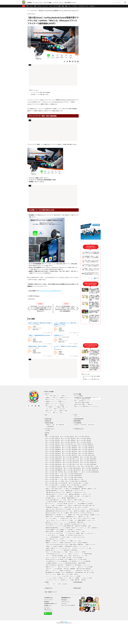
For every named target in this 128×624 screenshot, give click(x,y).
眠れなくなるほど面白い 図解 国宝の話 (53, 447)
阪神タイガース (65, 395)
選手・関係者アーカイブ (51, 592)
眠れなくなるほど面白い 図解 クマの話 (68, 444)
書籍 (63, 6)
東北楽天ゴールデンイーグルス (52, 403)
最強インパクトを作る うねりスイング (88, 533)
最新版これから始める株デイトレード (67, 570)
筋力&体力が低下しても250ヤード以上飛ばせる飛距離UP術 (76, 542)
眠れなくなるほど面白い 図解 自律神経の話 (73, 475)
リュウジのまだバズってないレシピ (52, 579)
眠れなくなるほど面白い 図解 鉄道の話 (53, 451)
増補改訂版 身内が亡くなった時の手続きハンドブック (56, 514)
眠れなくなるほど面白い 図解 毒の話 (84, 438)
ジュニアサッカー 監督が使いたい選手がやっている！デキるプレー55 (72, 527)
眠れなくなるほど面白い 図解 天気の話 (69, 451)
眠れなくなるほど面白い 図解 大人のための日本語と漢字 (57, 483)
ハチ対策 (58, 584)
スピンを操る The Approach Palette (78, 537)
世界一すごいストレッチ (87, 501)
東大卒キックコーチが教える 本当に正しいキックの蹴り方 (57, 552)
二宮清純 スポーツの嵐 (50, 424)
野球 (28, 6)
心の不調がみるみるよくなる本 (66, 518)
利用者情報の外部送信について (50, 603)
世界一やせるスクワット (50, 503)
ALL (24, 6)
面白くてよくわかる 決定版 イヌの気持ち (70, 574)
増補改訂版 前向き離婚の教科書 (52, 527)
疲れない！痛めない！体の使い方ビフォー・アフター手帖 (75, 555)
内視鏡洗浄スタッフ (58, 335)
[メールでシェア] (72, 61)
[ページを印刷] (78, 61)
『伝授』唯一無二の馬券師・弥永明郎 (81, 402)
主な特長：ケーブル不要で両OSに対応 (39, 94)
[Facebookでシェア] (67, 61)
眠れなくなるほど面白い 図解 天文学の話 (71, 462)
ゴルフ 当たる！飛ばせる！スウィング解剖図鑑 (55, 535)
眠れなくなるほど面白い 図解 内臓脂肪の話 (54, 470)
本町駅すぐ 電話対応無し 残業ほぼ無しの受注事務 (39, 323)
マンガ (50, 6)
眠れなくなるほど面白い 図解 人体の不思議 (54, 472)
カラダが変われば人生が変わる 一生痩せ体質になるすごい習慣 (58, 501)
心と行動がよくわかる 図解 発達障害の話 (72, 488)
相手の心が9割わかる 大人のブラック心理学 (54, 524)
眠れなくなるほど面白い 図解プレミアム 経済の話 (77, 485)
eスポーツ (56, 410)
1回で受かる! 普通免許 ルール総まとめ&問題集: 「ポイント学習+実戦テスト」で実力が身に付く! (64, 529)
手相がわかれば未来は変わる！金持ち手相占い (55, 565)
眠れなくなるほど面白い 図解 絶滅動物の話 (90, 468)
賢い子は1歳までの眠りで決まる (89, 505)
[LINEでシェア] (70, 61)
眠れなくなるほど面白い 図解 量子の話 (86, 453)
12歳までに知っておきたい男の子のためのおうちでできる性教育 (58, 509)
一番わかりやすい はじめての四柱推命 (85, 566)
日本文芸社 (48, 430)
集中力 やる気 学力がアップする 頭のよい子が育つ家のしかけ (82, 512)
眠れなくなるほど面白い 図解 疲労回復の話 (90, 472)
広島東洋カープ (49, 397)
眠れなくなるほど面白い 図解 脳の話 (68, 440)
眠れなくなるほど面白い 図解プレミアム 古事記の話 (56, 485)
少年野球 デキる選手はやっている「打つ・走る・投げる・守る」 (58, 548)
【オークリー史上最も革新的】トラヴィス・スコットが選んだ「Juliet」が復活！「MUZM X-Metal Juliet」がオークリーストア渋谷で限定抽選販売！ (65, 308)
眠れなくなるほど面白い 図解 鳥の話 (53, 440)
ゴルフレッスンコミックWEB (67, 605)
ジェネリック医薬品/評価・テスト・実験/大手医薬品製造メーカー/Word (65, 323)
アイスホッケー (49, 412)
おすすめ (47, 433)
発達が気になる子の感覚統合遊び (92, 511)
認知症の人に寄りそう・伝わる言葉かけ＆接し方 (55, 516)
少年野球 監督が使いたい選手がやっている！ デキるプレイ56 (76, 546)
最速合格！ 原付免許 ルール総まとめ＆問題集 (54, 531)
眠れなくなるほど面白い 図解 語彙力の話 (54, 460)
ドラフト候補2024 (49, 407)
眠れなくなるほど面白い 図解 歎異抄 (84, 442)
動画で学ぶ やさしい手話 (83, 516)
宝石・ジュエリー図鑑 (50, 505)
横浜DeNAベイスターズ (65, 397)
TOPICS (47, 582)
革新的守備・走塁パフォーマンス (52, 550)
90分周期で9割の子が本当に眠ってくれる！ (54, 507)
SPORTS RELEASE (33, 10)
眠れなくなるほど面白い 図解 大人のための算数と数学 (76, 481)
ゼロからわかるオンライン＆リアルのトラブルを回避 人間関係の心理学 (59, 525)
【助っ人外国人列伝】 (60, 424)
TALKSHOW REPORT (78, 419)
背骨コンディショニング (76, 501)
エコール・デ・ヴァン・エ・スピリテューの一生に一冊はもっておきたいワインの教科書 (63, 576)
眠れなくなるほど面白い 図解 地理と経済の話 (73, 473)
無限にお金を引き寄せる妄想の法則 (83, 568)
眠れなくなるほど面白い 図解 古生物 (53, 442)
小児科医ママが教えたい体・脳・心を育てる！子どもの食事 (75, 507)
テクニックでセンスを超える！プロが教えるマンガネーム (57, 578)
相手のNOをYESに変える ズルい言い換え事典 (54, 559)
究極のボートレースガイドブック (52, 570)
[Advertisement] (53, 75)
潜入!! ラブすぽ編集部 (78, 395)
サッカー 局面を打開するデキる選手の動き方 (68, 550)
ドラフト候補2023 (60, 405)
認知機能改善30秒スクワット (71, 516)
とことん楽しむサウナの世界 (86, 578)
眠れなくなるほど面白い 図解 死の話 (68, 438)
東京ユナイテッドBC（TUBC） (60, 408)
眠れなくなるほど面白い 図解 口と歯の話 (88, 457)
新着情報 (29, 2)
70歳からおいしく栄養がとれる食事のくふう (76, 499)
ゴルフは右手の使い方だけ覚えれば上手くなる (74, 535)
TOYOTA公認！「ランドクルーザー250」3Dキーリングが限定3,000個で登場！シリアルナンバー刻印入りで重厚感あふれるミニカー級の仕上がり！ (41, 308)
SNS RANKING (64, 584)
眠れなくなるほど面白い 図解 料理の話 (53, 455)
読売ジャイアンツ (57, 395)
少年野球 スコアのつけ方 (90, 544)
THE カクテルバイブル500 (51, 574)
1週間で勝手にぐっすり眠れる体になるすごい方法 (76, 492)
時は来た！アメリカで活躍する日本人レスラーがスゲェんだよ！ (86, 406)
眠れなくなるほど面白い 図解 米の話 (82, 436)
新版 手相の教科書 (81, 563)
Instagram (92, 6)
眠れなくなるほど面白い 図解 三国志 (68, 442)
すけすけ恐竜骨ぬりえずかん (61, 505)
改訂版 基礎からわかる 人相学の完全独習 (73, 565)
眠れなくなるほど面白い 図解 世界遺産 (69, 449)
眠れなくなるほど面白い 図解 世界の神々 (54, 462)
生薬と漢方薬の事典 (79, 572)
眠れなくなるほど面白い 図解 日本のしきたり (54, 477)
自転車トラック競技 (63, 410)
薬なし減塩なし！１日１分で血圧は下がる (83, 496)
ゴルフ (31, 6)
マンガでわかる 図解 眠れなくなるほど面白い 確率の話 (56, 486)
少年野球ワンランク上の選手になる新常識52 (54, 546)
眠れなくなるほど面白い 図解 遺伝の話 (53, 445)
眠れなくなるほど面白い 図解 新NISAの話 (90, 470)
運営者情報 (46, 601)
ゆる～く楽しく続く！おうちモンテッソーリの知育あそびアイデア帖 (85, 509)
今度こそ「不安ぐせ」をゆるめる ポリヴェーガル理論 (83, 518)
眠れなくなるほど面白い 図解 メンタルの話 (71, 466)
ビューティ (45, 6)
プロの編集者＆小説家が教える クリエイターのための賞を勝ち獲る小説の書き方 (61, 563)
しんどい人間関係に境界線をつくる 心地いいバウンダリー (85, 520)
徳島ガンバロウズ (49, 410)
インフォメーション (38, 2)
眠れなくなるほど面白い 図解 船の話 (84, 440)
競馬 (35, 6)
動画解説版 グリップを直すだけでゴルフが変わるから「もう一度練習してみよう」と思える (63, 540)
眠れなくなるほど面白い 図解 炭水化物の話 (72, 470)
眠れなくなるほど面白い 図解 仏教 (67, 436)
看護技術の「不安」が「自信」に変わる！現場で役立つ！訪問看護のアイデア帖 (83, 514)
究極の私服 (83, 579)
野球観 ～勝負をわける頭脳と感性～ (77, 544)
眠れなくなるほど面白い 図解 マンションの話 (54, 479)
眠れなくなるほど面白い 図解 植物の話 (86, 447)
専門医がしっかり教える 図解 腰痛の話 (75, 486)
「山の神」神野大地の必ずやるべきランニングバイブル (56, 553)
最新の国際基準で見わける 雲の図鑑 (53, 572)
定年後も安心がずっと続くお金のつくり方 (84, 570)
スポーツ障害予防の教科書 (86, 553)
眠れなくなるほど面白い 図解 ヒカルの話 (71, 464)
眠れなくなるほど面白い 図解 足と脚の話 (87, 455)
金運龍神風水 (72, 568)
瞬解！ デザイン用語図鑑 (74, 578)
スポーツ (47, 394)
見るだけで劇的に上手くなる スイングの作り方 (55, 539)
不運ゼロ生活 (66, 568)
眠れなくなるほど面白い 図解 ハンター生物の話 (55, 481)
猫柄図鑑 (58, 574)
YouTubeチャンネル (83, 6)
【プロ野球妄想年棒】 (50, 426)
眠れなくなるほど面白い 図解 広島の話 (53, 453)
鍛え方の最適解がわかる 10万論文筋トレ (86, 503)
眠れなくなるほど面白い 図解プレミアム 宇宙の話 (78, 483)
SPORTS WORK (83, 424)
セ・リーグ (48, 585)
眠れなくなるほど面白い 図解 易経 (52, 436)
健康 (66, 6)
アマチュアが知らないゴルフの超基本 (72, 533)
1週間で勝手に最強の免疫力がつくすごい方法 (54, 490)
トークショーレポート (58, 2)
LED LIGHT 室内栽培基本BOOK (67, 572)
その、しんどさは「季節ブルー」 (52, 518)
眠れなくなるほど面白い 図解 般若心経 (86, 451)
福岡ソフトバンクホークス (51, 405)
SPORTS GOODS (91, 424)
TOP (28, 10)
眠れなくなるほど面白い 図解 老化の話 (69, 455)
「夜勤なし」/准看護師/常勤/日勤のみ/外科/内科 (39, 335)
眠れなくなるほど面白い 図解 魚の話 (53, 438)
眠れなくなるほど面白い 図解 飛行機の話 (88, 464)
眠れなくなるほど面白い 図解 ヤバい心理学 (89, 466)
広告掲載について (48, 605)
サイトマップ (47, 607)
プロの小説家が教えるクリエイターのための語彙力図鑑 (56, 561)
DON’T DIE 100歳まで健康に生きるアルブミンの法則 (56, 499)
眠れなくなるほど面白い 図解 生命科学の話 (54, 468)
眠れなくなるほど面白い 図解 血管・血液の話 (54, 475)
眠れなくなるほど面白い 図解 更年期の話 (88, 458)
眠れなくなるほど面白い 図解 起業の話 (69, 445)
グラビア (40, 6)
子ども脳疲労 (66, 512)
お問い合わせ (47, 609)
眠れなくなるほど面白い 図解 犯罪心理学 (54, 464)
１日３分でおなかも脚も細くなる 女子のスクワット (66, 503)
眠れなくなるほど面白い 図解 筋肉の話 (86, 445)
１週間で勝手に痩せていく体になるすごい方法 (74, 490)
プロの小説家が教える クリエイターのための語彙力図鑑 (79, 561)
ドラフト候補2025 (57, 407)
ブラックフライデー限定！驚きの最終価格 (40, 92)
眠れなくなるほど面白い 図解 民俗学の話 (88, 462)
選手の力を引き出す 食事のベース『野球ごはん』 (83, 404)
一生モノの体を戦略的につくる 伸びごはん (54, 496)
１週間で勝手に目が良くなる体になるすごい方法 (55, 492)
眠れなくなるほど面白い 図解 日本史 (53, 444)
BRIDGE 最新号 (77, 421)
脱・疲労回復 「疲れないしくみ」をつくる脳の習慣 (56, 498)
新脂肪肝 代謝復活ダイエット (73, 498)
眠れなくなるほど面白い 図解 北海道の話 (54, 466)
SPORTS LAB (48, 421)
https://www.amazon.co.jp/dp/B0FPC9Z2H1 (50, 291)
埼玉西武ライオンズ (62, 401)
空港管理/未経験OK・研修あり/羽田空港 (37, 346)
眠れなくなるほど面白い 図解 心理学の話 (71, 460)
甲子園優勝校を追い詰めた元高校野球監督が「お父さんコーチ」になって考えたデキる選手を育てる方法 (86, 398)
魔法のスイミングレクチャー (74, 553)
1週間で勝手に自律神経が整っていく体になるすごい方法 (80, 494)
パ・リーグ (53, 585)
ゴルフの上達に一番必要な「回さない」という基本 (75, 531)
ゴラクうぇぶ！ (77, 416)
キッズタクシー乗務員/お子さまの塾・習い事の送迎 (65, 347)
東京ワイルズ (55, 412)
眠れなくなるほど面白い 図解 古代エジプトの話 (74, 479)
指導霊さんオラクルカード (51, 566)
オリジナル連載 (47, 2)
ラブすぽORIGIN (77, 423)
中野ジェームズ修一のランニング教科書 (77, 552)
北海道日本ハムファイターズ (51, 401)
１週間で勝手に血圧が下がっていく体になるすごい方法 (56, 494)
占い (69, 6)
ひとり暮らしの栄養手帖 (68, 496)
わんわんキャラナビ (86, 565)
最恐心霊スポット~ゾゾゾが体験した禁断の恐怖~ (70, 579)
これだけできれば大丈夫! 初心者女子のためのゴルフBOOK (57, 544)
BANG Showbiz (77, 588)
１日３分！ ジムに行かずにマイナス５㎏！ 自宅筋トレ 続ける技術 (58, 557)
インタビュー (75, 6)
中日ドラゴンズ (56, 397)
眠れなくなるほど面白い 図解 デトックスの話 (54, 473)
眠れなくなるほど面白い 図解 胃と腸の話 (54, 457)
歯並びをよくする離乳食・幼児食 (74, 505)
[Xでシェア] (64, 61)
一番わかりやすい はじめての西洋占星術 (54, 568)
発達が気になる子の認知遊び (79, 511)
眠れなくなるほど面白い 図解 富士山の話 (88, 460)
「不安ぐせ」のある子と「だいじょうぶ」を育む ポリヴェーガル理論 (59, 520)
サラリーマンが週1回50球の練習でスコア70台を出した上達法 (58, 537)
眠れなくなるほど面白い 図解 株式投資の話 (72, 468)
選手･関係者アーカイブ (70, 2)
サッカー (47, 395)
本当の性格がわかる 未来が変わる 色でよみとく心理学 (74, 524)
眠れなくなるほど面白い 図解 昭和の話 (69, 447)
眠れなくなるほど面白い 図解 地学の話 (86, 449)
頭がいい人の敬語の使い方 (93, 527)
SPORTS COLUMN (49, 423)
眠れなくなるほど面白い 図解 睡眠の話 (53, 449)
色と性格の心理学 (72, 522)
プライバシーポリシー (48, 599)
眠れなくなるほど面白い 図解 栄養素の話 (71, 457)
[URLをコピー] (75, 61)
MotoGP (61, 412)
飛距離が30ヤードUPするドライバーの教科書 (54, 542)
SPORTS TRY (76, 424)
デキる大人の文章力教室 (77, 557)
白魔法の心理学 (80, 522)
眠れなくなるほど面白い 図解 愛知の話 (85, 444)
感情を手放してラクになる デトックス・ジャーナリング (56, 522)
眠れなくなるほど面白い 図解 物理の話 (69, 453)
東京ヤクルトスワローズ (50, 399)
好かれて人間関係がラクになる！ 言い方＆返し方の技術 (75, 559)
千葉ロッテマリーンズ (63, 403)
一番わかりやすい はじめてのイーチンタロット (66, 566)
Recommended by (91, 278)
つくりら (63, 603)
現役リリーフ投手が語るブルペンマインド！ (83, 400)
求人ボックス (50, 332)
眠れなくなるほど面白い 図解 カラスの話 (71, 458)
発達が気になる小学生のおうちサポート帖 (54, 512)
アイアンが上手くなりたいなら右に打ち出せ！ (55, 533)
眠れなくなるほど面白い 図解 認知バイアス (72, 472)
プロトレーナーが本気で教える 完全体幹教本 (54, 555)
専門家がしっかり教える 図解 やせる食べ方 (54, 488)
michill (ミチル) (48, 588)
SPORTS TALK (48, 419)
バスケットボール (49, 408)
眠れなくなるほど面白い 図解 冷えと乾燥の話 (73, 477)
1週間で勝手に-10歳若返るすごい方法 (88, 488)
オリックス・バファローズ (61, 399)
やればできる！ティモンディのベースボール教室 (81, 548)
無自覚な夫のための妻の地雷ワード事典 (82, 525)
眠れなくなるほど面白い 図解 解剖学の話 (54, 458)
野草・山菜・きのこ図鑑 (89, 572)
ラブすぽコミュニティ (79, 428)
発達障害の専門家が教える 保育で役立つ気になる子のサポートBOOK (59, 511)
